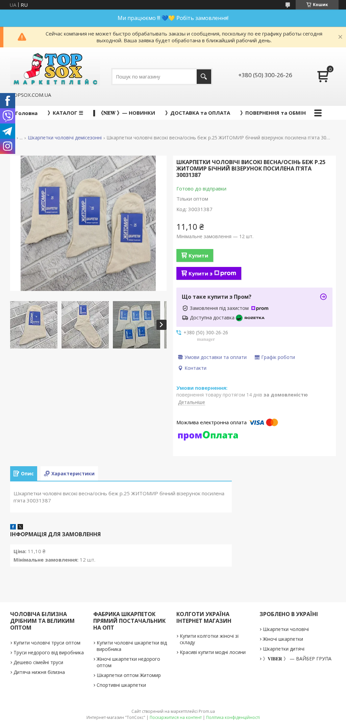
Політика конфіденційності (233, 717)
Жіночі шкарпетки (283, 639)
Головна (26, 113)
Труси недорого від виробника (49, 652)
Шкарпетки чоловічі (286, 629)
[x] (20, 527)
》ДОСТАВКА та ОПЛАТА (197, 112)
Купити (198, 255)
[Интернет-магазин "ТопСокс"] (55, 69)
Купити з (201, 273)
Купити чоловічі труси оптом (47, 642)
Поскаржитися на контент (176, 717)
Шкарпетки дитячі (283, 649)
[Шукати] (204, 76)
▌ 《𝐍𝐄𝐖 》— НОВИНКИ (124, 112)
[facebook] (13, 527)
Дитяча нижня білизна (39, 672)
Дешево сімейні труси (38, 662)
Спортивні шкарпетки (121, 685)
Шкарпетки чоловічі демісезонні (65, 138)
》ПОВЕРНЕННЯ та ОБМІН (273, 112)
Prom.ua (207, 711)
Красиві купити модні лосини (213, 652)
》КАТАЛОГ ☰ (65, 112)
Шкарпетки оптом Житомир (129, 675)
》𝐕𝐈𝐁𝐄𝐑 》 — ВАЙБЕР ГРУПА (297, 658)
